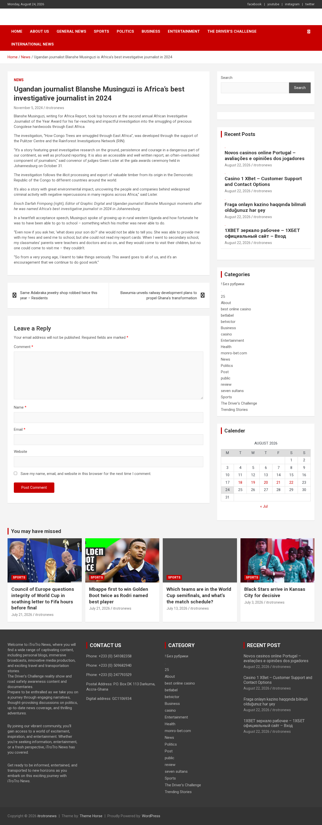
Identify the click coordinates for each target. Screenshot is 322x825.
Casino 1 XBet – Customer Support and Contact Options (263, 181)
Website (20, 451)
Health (226, 347)
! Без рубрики (232, 284)
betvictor (228, 321)
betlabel (227, 315)
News (19, 80)
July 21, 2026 (21, 615)
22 (291, 482)
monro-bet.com (234, 353)
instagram (292, 4)
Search (226, 77)
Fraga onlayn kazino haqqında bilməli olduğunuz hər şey (265, 207)
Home (16, 31)
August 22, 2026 (238, 165)
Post (225, 372)
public (225, 378)
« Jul (264, 506)
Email (19, 429)
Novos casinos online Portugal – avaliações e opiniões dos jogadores (264, 155)
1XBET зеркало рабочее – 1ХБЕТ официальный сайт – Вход (262, 233)
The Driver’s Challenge (232, 31)
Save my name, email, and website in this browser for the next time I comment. (86, 473)
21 (278, 482)
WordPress (151, 816)
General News (71, 31)
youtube (273, 4)
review (226, 384)
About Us (39, 31)
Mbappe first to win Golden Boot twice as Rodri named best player (118, 595)
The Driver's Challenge (239, 403)
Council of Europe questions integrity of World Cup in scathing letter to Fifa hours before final (42, 598)
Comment (23, 347)
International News (32, 44)
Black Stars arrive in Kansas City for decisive (274, 592)
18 (240, 482)
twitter (309, 4)
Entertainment (184, 31)
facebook (254, 4)
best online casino (236, 309)
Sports (101, 31)
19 (253, 482)
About (226, 303)
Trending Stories (234, 409)
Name (20, 407)
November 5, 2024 (28, 108)
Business (151, 31)
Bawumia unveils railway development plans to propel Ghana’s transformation (158, 295)
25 (223, 296)
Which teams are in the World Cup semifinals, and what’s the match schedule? (199, 595)
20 (266, 482)
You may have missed (36, 531)
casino (226, 334)
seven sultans (232, 391)
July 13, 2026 (177, 608)
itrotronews (55, 108)
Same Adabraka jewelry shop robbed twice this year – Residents (58, 295)
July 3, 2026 (253, 602)
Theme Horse (91, 816)
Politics (125, 31)
